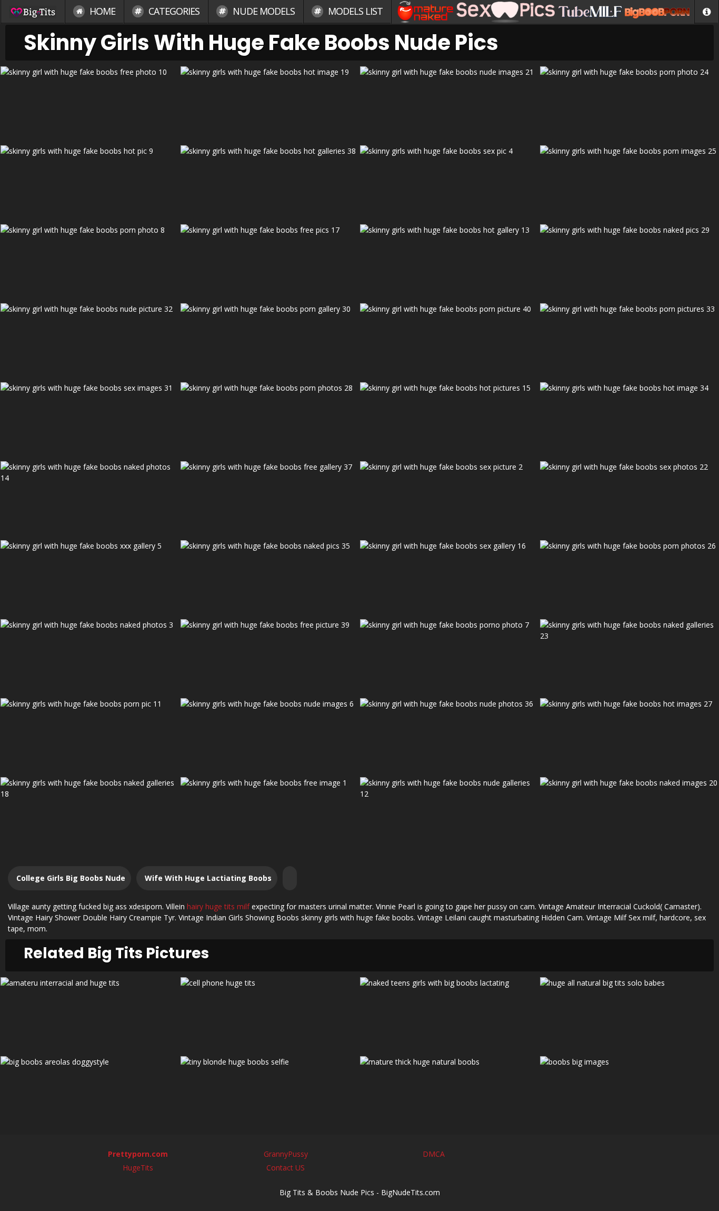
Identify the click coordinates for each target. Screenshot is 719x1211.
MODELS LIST (354, 11)
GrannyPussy (286, 1154)
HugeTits (138, 1168)
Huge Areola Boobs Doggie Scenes (89, 1092)
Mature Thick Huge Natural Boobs (449, 1092)
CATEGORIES (172, 11)
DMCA (434, 1154)
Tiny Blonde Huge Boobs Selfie (269, 1092)
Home (101, 11)
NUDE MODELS (263, 11)
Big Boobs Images (629, 1092)
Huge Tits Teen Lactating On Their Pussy (449, 1013)
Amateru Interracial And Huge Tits (90, 1013)
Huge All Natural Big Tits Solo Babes (629, 1013)
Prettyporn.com (138, 1154)
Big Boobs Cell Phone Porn (270, 1013)
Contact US (285, 1168)
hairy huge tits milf (218, 906)
